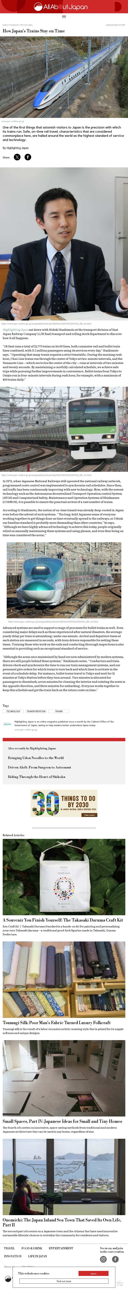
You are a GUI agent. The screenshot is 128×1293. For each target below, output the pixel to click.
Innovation (13, 1256)
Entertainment (61, 1248)
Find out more (64, 1281)
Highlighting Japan (15, 329)
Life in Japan (37, 1256)
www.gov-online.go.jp (12, 121)
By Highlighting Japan (16, 147)
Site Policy (28, 1266)
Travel (9, 1248)
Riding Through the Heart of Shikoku (36, 777)
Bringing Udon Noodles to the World (36, 758)
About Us (9, 1266)
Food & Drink (32, 1248)
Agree (93, 1273)
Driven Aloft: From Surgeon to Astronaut (39, 767)
